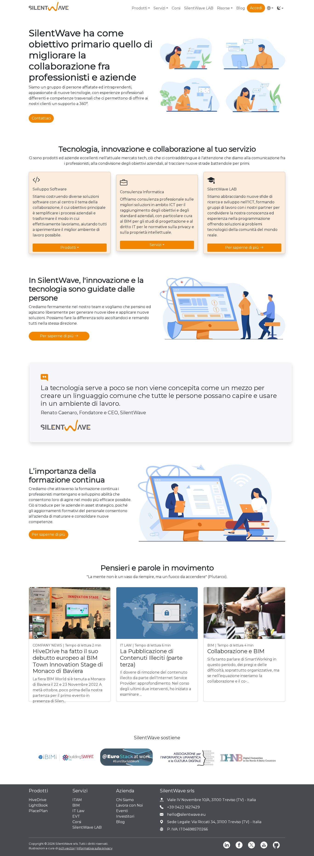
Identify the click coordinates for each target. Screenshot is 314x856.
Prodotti (68, 247)
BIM (76, 805)
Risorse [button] (223, 8)
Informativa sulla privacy (94, 848)
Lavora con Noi (129, 805)
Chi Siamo (125, 800)
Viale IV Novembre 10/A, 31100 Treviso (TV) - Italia (211, 800)
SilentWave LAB (198, 8)
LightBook (38, 805)
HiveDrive (37, 800)
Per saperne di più (242, 247)
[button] (270, 8)
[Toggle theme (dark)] (280, 8)
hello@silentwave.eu (186, 814)
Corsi (176, 8)
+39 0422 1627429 (183, 807)
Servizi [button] (159, 8)
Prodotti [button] (139, 8)
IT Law (78, 811)
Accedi (256, 8)
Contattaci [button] (41, 118)
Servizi (155, 245)
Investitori (125, 816)
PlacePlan (38, 811)
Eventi (122, 811)
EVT (76, 816)
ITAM (77, 800)
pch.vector (67, 848)
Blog (240, 8)
